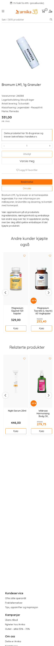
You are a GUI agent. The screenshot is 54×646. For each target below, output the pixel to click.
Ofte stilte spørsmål (15, 598)
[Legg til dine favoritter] (24, 256)
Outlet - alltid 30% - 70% (17, 629)
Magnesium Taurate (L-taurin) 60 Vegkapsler (43, 311)
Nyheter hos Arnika (15, 624)
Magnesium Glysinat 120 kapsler (17, 311)
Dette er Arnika (13, 641)
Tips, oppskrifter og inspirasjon (21, 607)
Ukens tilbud (11, 619)
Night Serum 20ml (17, 410)
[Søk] (51, 20)
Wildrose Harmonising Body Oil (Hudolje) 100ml (43, 413)
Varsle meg (27, 161)
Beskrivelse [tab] (27, 181)
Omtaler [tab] (27, 188)
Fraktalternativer (13, 602)
